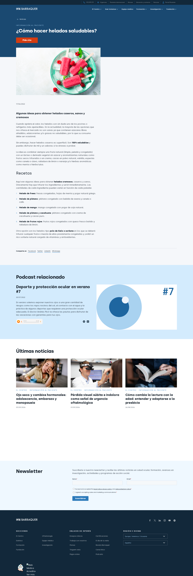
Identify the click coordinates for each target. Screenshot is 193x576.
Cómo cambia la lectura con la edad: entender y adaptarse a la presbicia (150, 399)
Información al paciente (30, 25)
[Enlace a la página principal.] (27, 8)
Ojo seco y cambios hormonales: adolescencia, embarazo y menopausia (41, 399)
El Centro (96, 9)
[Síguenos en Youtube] (169, 520)
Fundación (170, 9)
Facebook (32, 251)
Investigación (155, 9)
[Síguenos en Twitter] (154, 520)
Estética (19, 541)
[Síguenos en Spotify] (174, 520)
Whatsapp (56, 251)
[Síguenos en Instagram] (164, 520)
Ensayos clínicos (76, 536)
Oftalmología (47, 536)
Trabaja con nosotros (78, 541)
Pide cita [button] (27, 40)
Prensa (72, 545)
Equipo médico (127, 9)
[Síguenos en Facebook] (149, 520)
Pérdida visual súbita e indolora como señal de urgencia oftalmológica (95, 399)
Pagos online (75, 554)
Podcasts (99, 554)
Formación (140, 9)
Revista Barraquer (103, 545)
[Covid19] (20, 568)
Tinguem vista (75, 550)
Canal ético (100, 550)
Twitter (40, 251)
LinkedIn (47, 251)
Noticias (23, 19)
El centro (21, 390)
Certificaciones (102, 536)
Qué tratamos (110, 9)
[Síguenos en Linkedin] (159, 520)
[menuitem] (97, 9)
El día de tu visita (102, 541)
